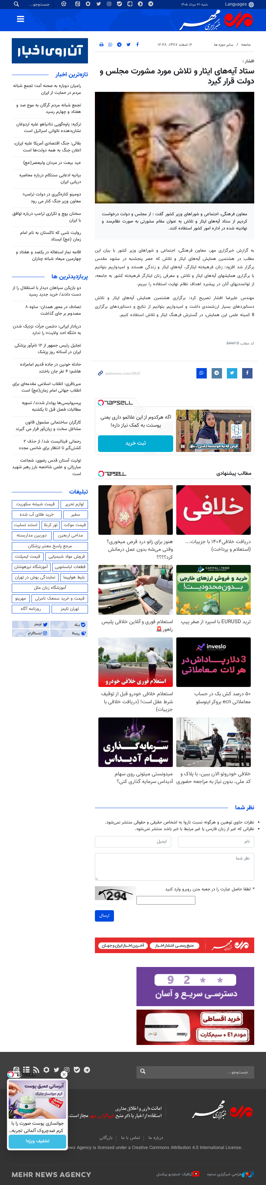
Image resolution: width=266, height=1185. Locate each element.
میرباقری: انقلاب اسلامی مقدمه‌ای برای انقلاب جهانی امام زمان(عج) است (46, 387)
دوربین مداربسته (32, 535)
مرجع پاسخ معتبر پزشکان (50, 546)
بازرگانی (106, 1137)
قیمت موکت (75, 525)
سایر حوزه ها (223, 45)
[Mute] (192, 446)
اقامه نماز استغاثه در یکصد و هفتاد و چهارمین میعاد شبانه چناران (48, 255)
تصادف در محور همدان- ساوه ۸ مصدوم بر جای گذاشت (53, 310)
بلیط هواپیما (74, 577)
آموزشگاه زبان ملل (50, 587)
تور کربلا (50, 525)
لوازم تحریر (74, 504)
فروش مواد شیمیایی (66, 556)
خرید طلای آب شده (37, 514)
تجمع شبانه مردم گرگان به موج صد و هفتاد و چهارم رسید (48, 108)
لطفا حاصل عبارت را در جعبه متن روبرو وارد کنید (209, 889)
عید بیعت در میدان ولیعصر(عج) (52, 162)
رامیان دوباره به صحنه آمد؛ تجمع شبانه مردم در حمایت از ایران (47, 89)
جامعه (246, 45)
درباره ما (156, 1137)
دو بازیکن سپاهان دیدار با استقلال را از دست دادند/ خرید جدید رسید (46, 291)
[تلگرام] (86, 1070)
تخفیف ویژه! (38, 1141)
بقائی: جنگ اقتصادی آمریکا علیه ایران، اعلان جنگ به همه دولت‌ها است (47, 147)
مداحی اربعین (70, 535)
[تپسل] (100, 402)
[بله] (76, 1070)
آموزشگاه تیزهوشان (31, 567)
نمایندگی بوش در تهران (35, 577)
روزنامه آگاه (31, 608)
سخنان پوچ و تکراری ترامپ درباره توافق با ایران (46, 217)
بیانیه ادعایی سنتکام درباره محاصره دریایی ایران (50, 178)
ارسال (104, 915)
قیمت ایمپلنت (27, 556)
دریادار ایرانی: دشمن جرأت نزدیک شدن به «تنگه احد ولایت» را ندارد (47, 330)
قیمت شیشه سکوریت (35, 504)
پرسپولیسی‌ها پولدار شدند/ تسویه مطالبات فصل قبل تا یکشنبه (51, 406)
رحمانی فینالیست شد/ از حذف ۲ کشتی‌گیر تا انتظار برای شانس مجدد (50, 445)
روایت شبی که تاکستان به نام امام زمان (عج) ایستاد (50, 236)
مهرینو (20, 598)
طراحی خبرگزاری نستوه (224, 1174)
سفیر (75, 514)
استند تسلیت (25, 525)
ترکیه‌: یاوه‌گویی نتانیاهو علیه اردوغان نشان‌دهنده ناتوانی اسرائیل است (48, 127)
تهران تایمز (70, 608)
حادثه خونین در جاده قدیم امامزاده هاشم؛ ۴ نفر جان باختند (50, 368)
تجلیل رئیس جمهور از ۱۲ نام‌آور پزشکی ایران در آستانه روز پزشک (48, 349)
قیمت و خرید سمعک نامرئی (60, 598)
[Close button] (64, 1074)
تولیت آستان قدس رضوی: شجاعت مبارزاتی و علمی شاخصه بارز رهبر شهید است (46, 467)
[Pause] (183, 446)
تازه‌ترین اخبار (71, 74)
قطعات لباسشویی (70, 567)
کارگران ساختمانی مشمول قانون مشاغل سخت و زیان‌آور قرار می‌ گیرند (48, 426)
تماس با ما (130, 1137)
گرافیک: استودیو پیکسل (175, 1174)
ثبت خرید (135, 443)
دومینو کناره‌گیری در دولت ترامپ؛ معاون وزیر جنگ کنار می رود (52, 197)
